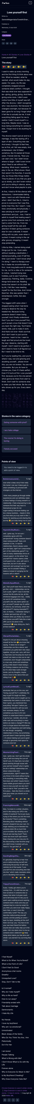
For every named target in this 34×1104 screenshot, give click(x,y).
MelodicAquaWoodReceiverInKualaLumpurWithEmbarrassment (12, 583)
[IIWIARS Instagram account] (13, 1100)
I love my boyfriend (10, 1023)
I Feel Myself (7, 957)
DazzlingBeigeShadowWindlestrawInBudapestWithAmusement (12, 856)
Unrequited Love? (9, 978)
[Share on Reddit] (15, 43)
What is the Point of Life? (12, 964)
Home (4, 55)
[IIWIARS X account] (9, 1100)
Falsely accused (10, 449)
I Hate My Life (7, 1013)
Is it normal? (7, 988)
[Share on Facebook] (7, 43)
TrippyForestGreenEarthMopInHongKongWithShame (12, 884)
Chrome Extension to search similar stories (17, 1088)
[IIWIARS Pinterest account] (17, 1100)
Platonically (6, 1041)
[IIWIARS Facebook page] (5, 1100)
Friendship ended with (11, 1002)
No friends (6, 1020)
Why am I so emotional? (11, 1027)
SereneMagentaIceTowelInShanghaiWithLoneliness (15, 19)
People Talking (8, 1055)
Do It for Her (7, 1045)
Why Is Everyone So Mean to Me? (16, 1072)
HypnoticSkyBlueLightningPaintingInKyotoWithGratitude (12, 530)
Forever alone (7, 1068)
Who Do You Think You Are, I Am (15, 1037)
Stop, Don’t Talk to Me (11, 982)
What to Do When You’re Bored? (15, 960)
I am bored (6, 1051)
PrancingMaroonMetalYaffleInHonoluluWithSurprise (12, 805)
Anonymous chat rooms (11, 971)
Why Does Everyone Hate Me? (14, 1079)
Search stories (14, 1093)
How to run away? (9, 999)
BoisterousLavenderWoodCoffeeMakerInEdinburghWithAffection (12, 479)
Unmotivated (7, 1030)
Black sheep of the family (12, 1034)
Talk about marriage (10, 1006)
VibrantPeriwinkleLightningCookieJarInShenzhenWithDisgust (12, 636)
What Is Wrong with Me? (12, 1058)
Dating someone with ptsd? (15, 422)
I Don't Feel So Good (10, 967)
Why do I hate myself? (11, 992)
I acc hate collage (11, 430)
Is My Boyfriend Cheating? (12, 1075)
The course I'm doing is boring (13, 439)
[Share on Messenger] (11, 43)
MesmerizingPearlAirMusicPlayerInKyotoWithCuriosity (12, 752)
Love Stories (7, 35)
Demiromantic (7, 1010)
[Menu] (30, 2)
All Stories (13, 55)
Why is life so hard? (10, 995)
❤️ (4, 67)
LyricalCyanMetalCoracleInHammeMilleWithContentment (12, 687)
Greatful (5, 975)
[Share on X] (3, 43)
